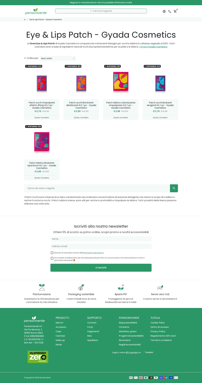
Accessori (61, 327)
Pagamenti (93, 331)
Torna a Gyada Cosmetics (153, 46)
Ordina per (31, 58)
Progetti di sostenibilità (131, 335)
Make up (60, 340)
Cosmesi (60, 335)
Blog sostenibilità (128, 322)
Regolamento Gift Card (163, 335)
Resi (89, 335)
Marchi (59, 322)
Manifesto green (128, 331)
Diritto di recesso (159, 327)
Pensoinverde (44, 377)
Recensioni (124, 340)
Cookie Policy (157, 322)
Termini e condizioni (161, 340)
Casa (58, 331)
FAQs (90, 327)
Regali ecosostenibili (130, 344)
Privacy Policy (157, 331)
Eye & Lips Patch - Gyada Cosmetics (46, 19)
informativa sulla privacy (93, 253)
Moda (59, 344)
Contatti (91, 322)
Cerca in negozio (101, 10)
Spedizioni (92, 340)
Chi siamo (124, 327)
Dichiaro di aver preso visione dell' (79, 253)
